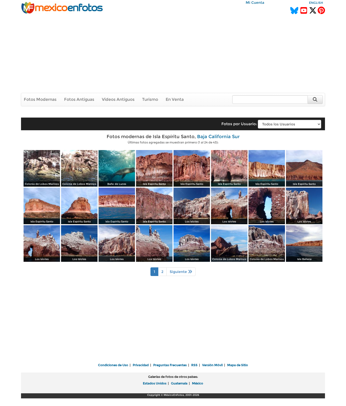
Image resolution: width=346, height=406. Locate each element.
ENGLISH (316, 3)
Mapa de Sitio (237, 365)
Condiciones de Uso (113, 365)
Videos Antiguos (118, 99)
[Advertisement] (173, 53)
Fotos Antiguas (79, 99)
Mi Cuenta (255, 2)
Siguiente (179, 271)
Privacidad (141, 365)
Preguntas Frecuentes (170, 365)
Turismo (150, 99)
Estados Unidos (154, 383)
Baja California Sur (218, 136)
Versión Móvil (212, 365)
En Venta (175, 99)
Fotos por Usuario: (239, 123)
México (197, 383)
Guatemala (179, 383)
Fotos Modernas (40, 99)
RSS (194, 365)
